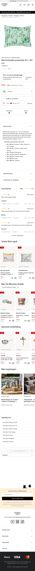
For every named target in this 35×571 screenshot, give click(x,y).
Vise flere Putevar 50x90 (10, 422)
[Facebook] (12, 521)
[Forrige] (3, 37)
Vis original (16, 203)
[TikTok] (22, 521)
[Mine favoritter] (24, 5)
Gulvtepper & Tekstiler (7, 15)
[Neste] (32, 37)
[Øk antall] (7, 451)
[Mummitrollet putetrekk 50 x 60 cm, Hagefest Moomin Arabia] (17, 36)
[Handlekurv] (29, 5)
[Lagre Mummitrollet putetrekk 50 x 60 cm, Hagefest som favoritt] (32, 451)
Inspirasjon (5, 542)
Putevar (22, 15)
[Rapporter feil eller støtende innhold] (32, 203)
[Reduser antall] (2, 451)
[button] (5, 69)
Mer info (30, 103)
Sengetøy (16, 15)
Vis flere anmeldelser (17, 235)
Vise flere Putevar (8, 435)
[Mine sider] (20, 5)
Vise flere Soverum (8, 441)
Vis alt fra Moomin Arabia (9, 287)
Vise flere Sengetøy (8, 438)
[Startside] (4, 4)
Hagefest (5, 455)
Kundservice (6, 530)
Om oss (4, 548)
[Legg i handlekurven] (15, 278)
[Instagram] (17, 521)
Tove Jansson (5, 57)
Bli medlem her (29, 78)
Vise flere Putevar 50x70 (10, 425)
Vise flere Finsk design (9, 432)
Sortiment (5, 536)
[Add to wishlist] (12, 278)
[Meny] (33, 5)
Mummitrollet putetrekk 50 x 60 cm (10, 17)
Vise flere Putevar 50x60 (10, 429)
